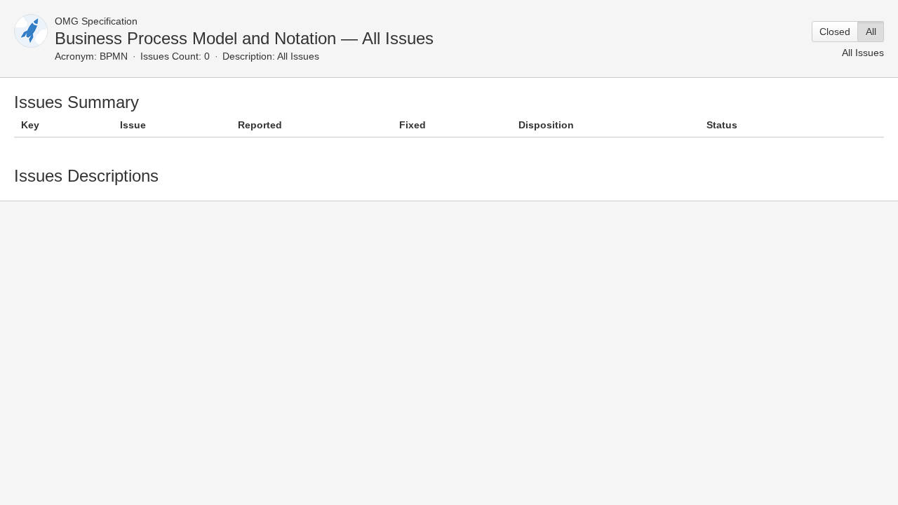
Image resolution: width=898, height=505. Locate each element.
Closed (834, 31)
